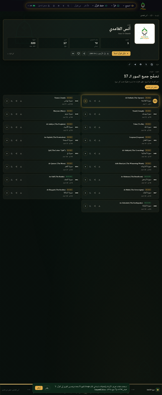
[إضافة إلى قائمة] (90, 101)
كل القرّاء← (10, 54)
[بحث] (68, 5)
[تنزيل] (99, 101)
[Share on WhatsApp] (151, 64)
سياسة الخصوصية (100, 389)
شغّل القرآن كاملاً (120, 53)
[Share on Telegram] (135, 64)
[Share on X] (146, 64)
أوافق (39, 388)
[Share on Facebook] (140, 64)
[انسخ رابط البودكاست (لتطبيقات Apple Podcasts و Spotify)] (73, 53)
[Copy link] (129, 64)
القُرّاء (151, 15)
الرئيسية (157, 15)
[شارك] (84, 53)
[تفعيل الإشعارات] (54, 5)
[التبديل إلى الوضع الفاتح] (58, 5)
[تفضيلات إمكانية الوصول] (63, 5)
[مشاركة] (95, 101)
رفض (46, 388)
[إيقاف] (85, 101)
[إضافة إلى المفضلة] (78, 53)
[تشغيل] (7, 101)
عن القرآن (77, 6)
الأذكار (86, 6)
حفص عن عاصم (151, 87)
